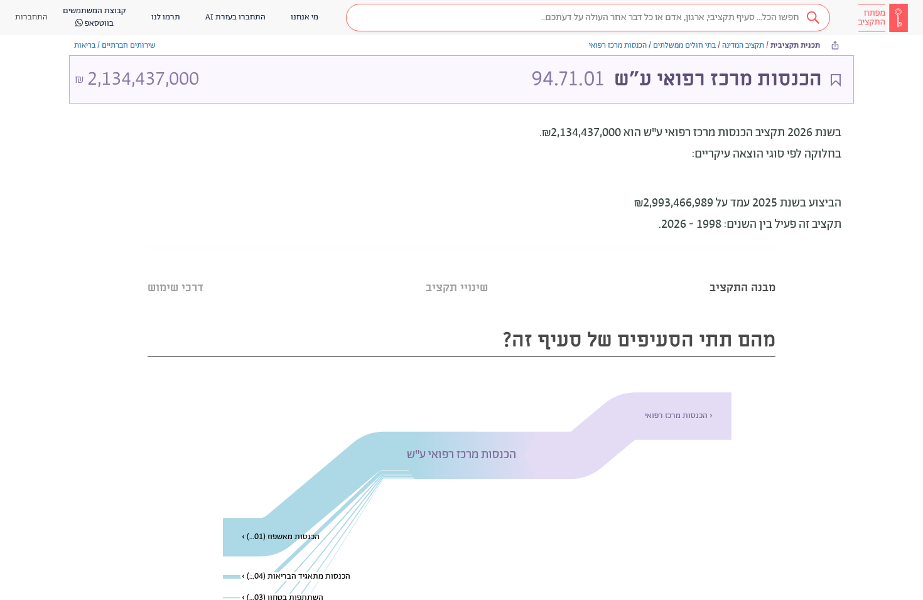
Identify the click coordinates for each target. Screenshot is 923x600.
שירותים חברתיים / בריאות (115, 45)
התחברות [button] (31, 17)
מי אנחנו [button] (304, 17)
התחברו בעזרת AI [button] (235, 17)
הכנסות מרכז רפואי (618, 45)
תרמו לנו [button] (165, 17)
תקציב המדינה (743, 45)
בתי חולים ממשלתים (684, 45)
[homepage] (883, 17)
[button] (588, 17)
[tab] (742, 272)
